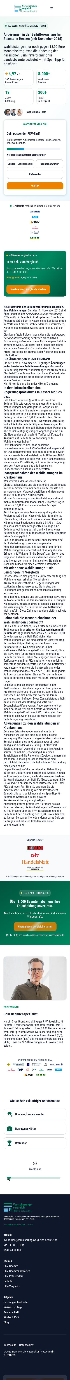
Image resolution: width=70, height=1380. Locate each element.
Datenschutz (26, 1345)
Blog (6, 1322)
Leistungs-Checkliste (16, 1302)
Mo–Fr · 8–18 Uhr (14, 1245)
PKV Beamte (11, 1266)
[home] (25, 8)
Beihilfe (8, 1281)
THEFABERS (9, 1355)
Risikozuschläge (13, 1307)
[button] (51, 8)
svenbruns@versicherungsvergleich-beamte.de (30, 1240)
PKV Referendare (14, 1276)
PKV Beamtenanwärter (17, 1271)
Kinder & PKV (11, 1317)
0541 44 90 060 (13, 1250)
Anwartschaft (11, 1312)
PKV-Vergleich (12, 1286)
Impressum (10, 1345)
